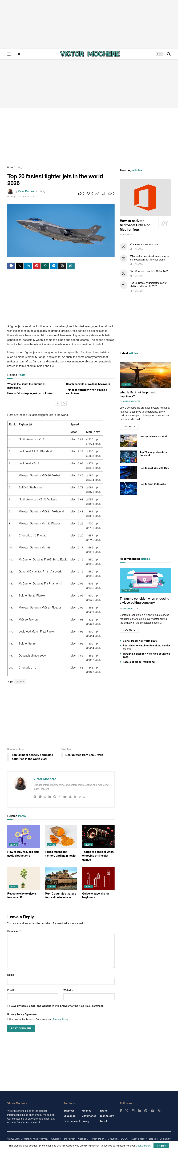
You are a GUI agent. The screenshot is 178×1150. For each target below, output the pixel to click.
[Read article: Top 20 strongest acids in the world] (128, 456)
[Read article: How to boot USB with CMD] (128, 472)
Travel (103, 1121)
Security (20, 681)
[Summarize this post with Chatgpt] (62, 266)
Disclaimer (69, 1138)
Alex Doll (128, 608)
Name (10, 974)
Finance (86, 1110)
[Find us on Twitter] (126, 1111)
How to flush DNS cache (153, 483)
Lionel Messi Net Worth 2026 (140, 640)
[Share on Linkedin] (28, 266)
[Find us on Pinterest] (145, 1111)
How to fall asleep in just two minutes (30, 393)
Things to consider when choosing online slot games (98, 855)
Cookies (82, 1138)
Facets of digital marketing (139, 661)
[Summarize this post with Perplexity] (71, 266)
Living (19, 167)
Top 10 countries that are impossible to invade (60, 895)
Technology (130, 590)
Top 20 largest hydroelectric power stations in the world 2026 (148, 284)
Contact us (165, 1138)
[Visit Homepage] (89, 53)
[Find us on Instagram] (133, 1111)
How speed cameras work (153, 436)
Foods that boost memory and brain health (60, 853)
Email (10, 990)
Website (68, 990)
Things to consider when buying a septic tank (86, 391)
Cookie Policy (143, 1145)
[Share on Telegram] (54, 266)
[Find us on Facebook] (121, 1111)
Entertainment (71, 1121)
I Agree (161, 1145)
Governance (89, 1115)
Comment (14, 931)
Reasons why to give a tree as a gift (21, 895)
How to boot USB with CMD (154, 467)
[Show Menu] (9, 54)
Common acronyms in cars (144, 244)
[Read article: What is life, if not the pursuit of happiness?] (145, 375)
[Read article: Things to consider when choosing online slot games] (98, 836)
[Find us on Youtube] (152, 1111)
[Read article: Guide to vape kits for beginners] (98, 878)
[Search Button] (169, 54)
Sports (104, 1110)
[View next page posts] (64, 403)
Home (10, 167)
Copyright (113, 1138)
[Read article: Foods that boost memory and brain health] (61, 836)
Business (69, 1110)
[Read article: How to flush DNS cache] (128, 488)
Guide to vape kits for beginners (95, 895)
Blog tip (152, 1138)
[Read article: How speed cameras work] (128, 440)
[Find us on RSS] (159, 1111)
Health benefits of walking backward (88, 384)
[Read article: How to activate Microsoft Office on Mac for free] (145, 197)
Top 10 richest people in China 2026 (149, 271)
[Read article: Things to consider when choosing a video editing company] (145, 580)
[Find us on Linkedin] (139, 1111)
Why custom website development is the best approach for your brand (149, 257)
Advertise (56, 1138)
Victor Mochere (26, 191)
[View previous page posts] (57, 403)
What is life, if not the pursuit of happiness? (26, 385)
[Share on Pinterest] (37, 266)
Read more (131, 426)
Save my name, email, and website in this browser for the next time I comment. (57, 1005)
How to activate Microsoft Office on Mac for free (135, 225)
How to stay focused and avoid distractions (23, 853)
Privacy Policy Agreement (22, 1014)
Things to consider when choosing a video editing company (144, 600)
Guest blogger (138, 1138)
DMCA (124, 1138)
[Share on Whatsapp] (45, 266)
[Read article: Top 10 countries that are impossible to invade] (61, 878)
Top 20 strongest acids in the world (153, 453)
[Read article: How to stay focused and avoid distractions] (23, 836)
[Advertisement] (89, 24)
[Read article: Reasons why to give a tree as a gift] (23, 878)
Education (69, 1115)
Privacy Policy (60, 1019)
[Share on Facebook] (11, 266)
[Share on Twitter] (19, 266)
